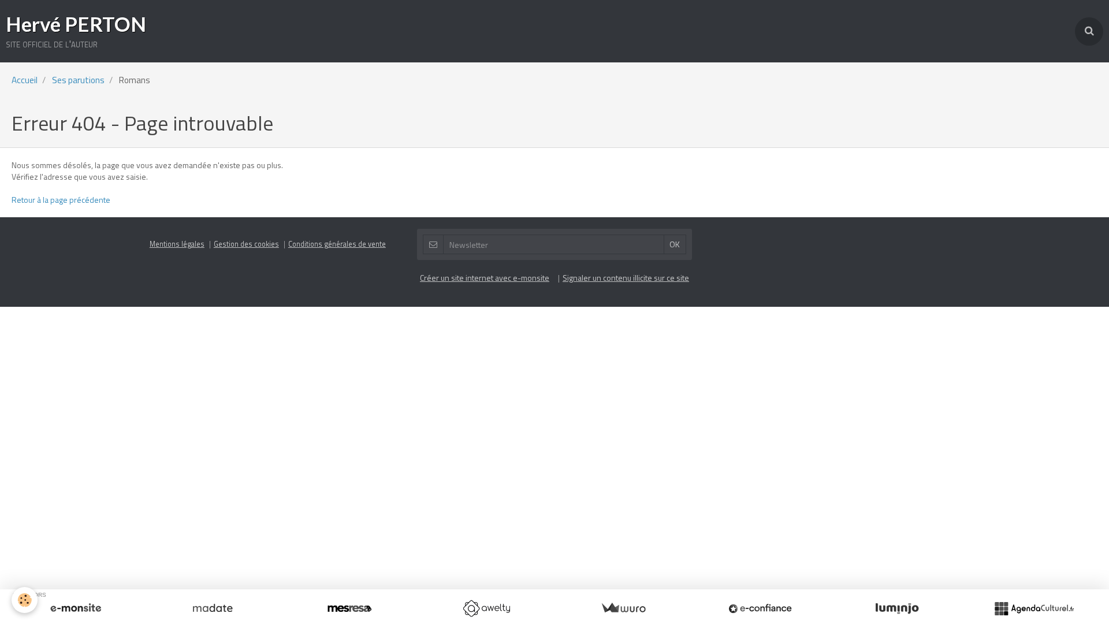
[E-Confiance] (760, 608)
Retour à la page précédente (61, 200)
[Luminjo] (897, 608)
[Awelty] (486, 608)
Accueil (25, 80)
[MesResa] (349, 608)
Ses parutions (78, 80)
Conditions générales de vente (337, 244)
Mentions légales (177, 244)
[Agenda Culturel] (1034, 608)
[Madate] (212, 608)
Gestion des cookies (246, 244)
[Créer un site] (75, 608)
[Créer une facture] (623, 608)
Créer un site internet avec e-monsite (484, 278)
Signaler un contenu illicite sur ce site (626, 278)
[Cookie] (25, 600)
